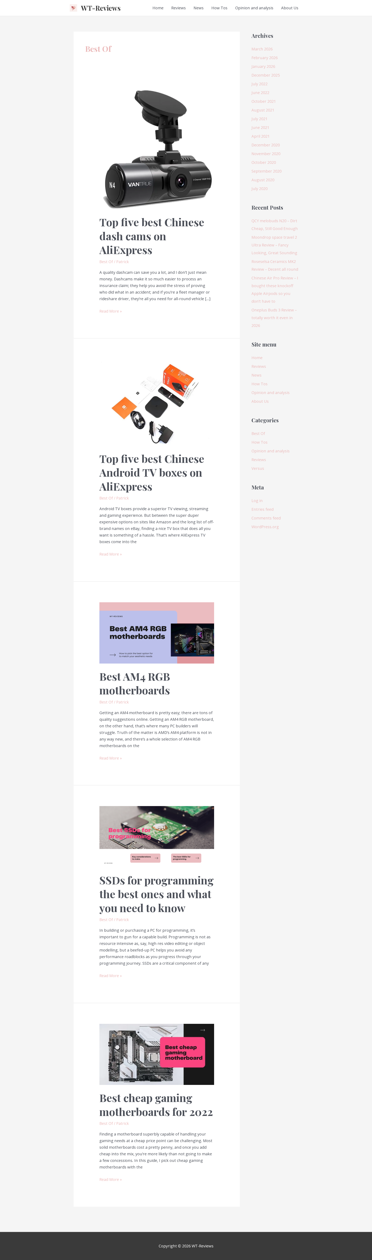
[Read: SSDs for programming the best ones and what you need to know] (156, 836)
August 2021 (262, 110)
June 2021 (260, 127)
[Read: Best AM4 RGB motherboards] (156, 632)
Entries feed (262, 509)
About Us (289, 7)
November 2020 (265, 153)
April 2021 (260, 136)
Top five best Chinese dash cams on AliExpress (151, 236)
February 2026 (264, 57)
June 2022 (260, 92)
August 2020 (262, 179)
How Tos (219, 7)
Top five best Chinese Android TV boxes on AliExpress (151, 472)
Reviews (178, 7)
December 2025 (265, 75)
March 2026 (262, 49)
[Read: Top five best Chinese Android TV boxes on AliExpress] (156, 402)
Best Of (106, 261)
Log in (257, 500)
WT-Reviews (101, 7)
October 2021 (263, 101)
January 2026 (263, 66)
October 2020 (263, 162)
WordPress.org (265, 526)
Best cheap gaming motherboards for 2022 (156, 1104)
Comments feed (266, 518)
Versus (257, 468)
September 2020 (266, 171)
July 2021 (259, 118)
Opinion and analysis (254, 7)
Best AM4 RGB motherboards (134, 683)
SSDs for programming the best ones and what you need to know (156, 894)
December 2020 (265, 145)
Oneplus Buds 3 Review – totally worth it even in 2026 (274, 317)
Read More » (110, 311)
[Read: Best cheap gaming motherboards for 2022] (156, 1054)
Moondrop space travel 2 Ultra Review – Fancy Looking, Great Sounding (274, 245)
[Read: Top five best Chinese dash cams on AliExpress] (156, 147)
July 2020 (259, 188)
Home (158, 7)
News (199, 7)
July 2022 (259, 83)
